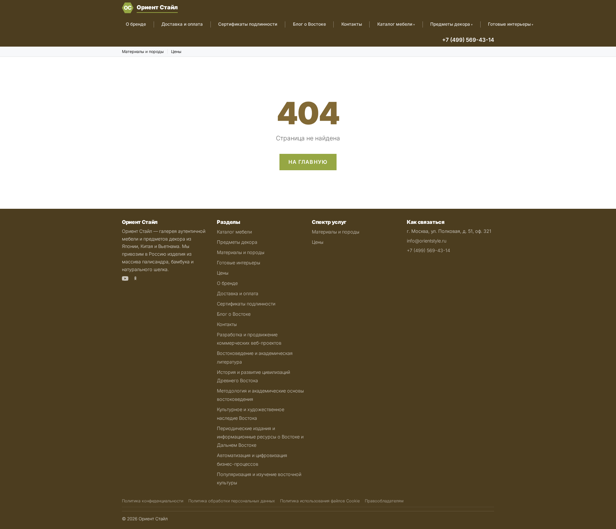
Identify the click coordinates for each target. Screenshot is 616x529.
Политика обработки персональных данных (231, 500)
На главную (308, 162)
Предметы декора (450, 24)
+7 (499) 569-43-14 (468, 40)
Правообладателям (384, 500)
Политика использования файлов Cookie (320, 500)
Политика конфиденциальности (152, 500)
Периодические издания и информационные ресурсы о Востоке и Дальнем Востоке (260, 437)
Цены (176, 51)
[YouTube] (125, 279)
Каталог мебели (394, 24)
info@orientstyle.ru (426, 240)
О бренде (136, 24)
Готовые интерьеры (509, 24)
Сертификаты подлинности (247, 24)
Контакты (351, 24)
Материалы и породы (143, 51)
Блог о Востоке (309, 24)
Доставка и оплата (182, 24)
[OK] (135, 279)
